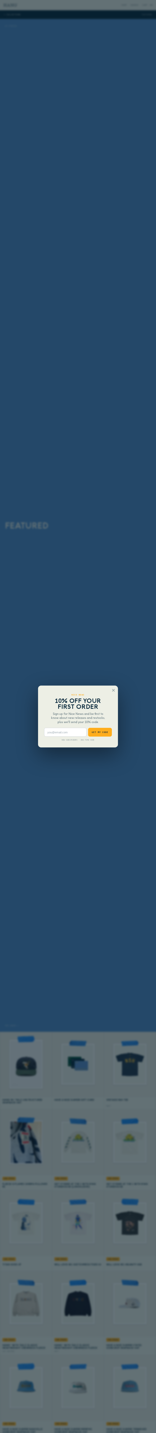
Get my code (100, 732)
